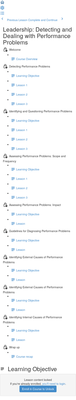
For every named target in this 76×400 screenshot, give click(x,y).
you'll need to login (53, 384)
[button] (2, 3)
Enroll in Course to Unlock (38, 389)
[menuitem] (2, 9)
